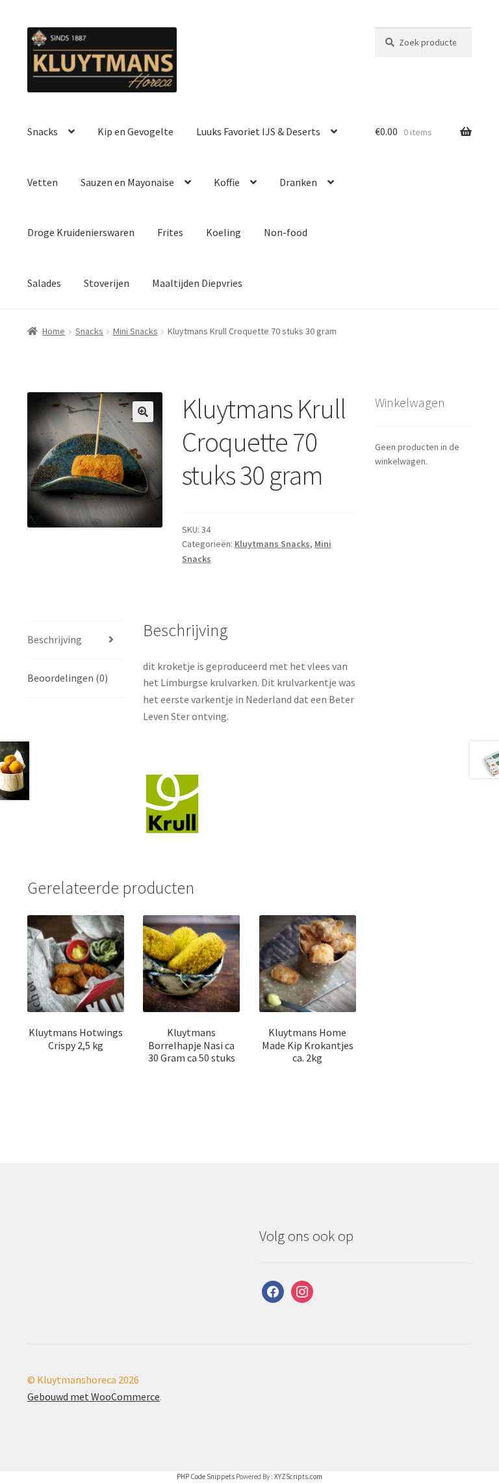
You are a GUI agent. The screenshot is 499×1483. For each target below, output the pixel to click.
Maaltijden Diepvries (197, 282)
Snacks (42, 131)
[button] (143, 411)
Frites (170, 232)
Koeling (223, 232)
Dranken (298, 182)
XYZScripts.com (298, 1476)
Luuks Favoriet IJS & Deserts (258, 131)
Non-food (285, 232)
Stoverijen (106, 282)
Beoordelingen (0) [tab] (67, 677)
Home (53, 331)
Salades (44, 282)
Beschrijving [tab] (54, 639)
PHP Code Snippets (206, 1476)
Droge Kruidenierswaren (80, 232)
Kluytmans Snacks (272, 544)
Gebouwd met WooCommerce (93, 1396)
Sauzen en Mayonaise (127, 182)
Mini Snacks (135, 331)
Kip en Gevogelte (135, 131)
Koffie (227, 182)
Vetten (42, 182)
